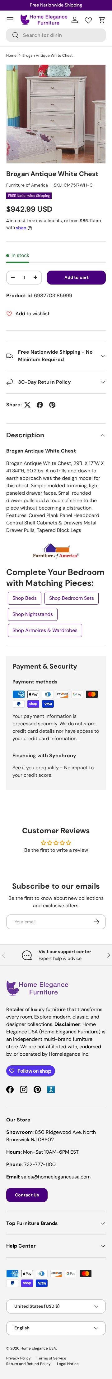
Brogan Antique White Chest (47, 55)
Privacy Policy (18, 1358)
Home (11, 55)
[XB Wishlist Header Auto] (88, 19)
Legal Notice (68, 1363)
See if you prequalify (35, 767)
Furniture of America (27, 185)
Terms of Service (51, 1358)
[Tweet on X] (27, 405)
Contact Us (27, 1195)
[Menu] (10, 20)
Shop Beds (24, 598)
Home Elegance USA (38, 1348)
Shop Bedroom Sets (71, 598)
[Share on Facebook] (40, 405)
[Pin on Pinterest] (52, 405)
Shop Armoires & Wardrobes (44, 630)
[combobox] (56, 35)
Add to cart (76, 277)
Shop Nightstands (32, 614)
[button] (102, 20)
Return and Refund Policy (28, 1363)
